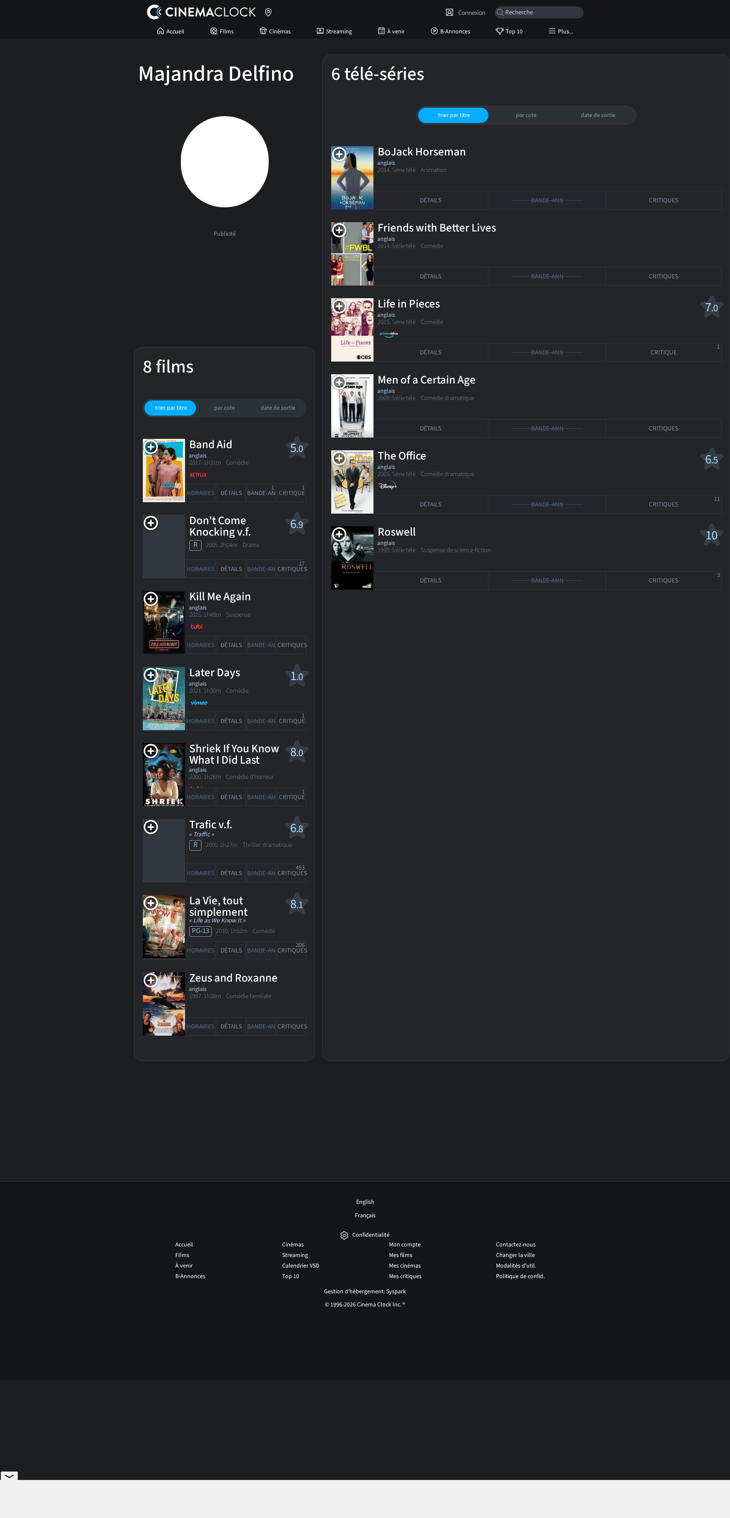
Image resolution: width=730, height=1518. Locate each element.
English (365, 1202)
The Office (402, 456)
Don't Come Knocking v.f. (220, 526)
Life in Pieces (409, 304)
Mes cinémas (405, 1266)
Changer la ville (515, 1255)
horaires (201, 493)
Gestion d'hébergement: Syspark (365, 1291)
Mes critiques (405, 1276)
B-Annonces (455, 31)
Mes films (400, 1255)
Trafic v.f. (210, 824)
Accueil (175, 31)
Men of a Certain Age (427, 380)
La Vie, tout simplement (218, 906)
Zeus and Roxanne (233, 978)
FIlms (227, 31)
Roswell (397, 532)
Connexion (470, 12)
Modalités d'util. (516, 1266)
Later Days (214, 672)
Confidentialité (371, 1235)
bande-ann (261, 491)
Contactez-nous (516, 1245)
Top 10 (514, 31)
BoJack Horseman (422, 152)
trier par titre (171, 408)
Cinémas (280, 31)
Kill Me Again (220, 596)
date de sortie (278, 408)
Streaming (339, 31)
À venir (396, 31)
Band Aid (210, 444)
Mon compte (405, 1245)
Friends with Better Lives (437, 228)
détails (231, 493)
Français (365, 1215)
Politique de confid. (520, 1276)
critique (292, 491)
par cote (224, 408)
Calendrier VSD (300, 1266)
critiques (292, 567)
